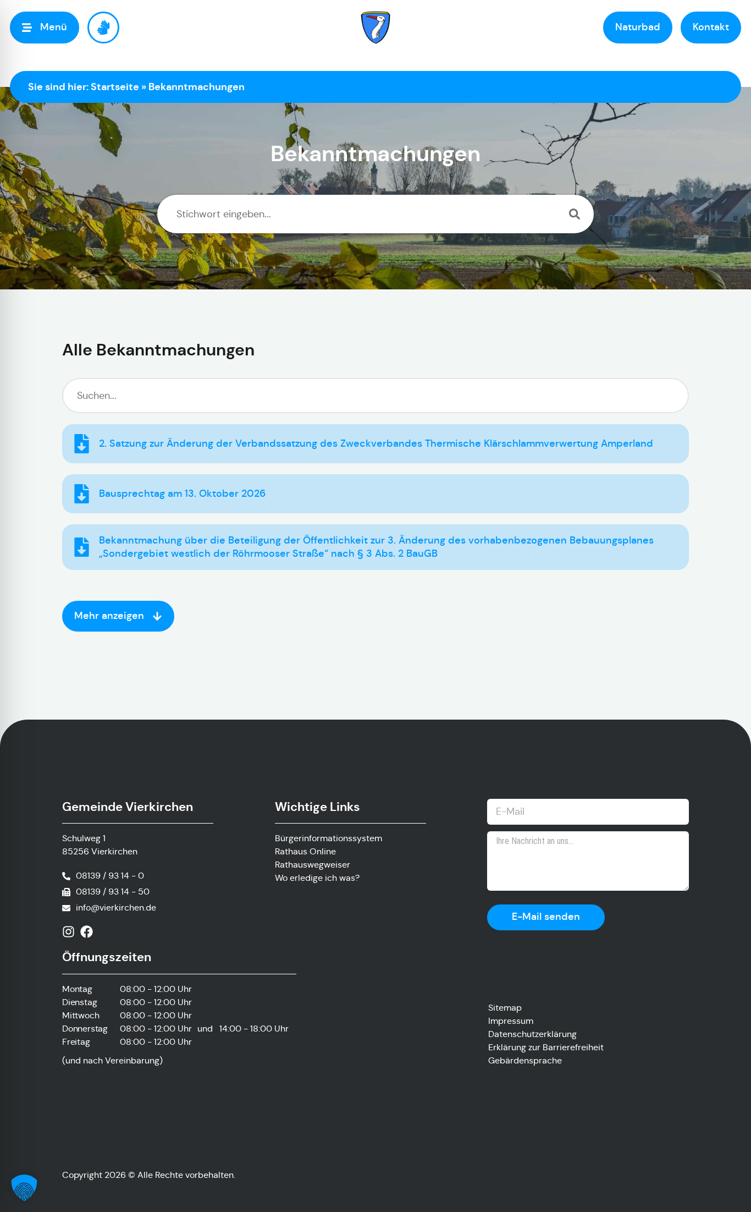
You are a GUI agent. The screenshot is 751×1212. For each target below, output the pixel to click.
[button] (24, 1188)
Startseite (115, 86)
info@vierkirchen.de (116, 907)
